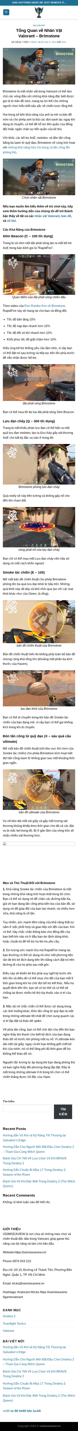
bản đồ (66, 216)
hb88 (22, 1411)
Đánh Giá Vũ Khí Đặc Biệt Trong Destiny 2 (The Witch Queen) (39, 1398)
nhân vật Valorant (47, 216)
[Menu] (6, 12)
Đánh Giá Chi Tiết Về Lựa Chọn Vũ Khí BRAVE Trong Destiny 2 (35, 1374)
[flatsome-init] (39, 12)
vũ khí (11, 220)
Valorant (39, 25)
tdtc (29, 1411)
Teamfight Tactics (14, 1323)
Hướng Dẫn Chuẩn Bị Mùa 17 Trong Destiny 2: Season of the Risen (34, 1386)
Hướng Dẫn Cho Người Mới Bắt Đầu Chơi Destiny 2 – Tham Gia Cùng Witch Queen (38, 1362)
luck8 (37, 1411)
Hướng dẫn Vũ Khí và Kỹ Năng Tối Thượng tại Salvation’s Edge (34, 1350)
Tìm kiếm (8, 1101)
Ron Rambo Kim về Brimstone (44, 305)
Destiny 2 (9, 1316)
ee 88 (14, 1411)
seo (64, 42)
